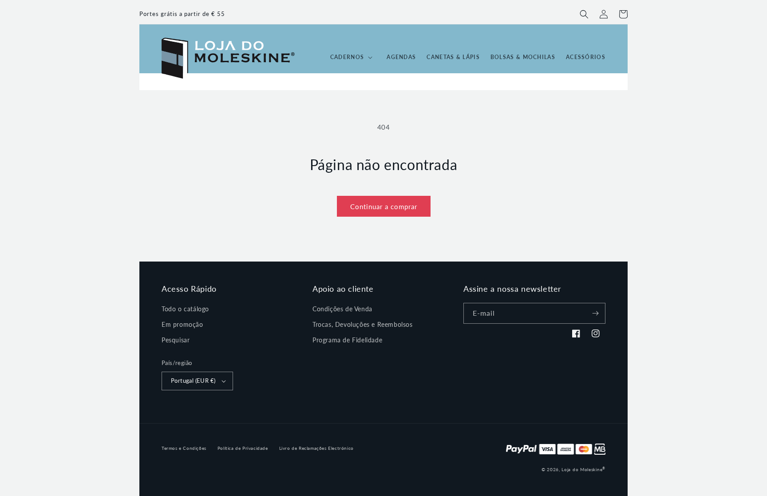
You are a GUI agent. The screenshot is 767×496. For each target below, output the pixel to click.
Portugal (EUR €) (193, 380)
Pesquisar (176, 340)
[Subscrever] (595, 313)
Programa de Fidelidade (347, 340)
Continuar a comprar (383, 206)
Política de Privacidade (242, 448)
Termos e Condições (184, 448)
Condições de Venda (342, 309)
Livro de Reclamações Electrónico (316, 448)
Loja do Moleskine (583, 469)
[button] (584, 14)
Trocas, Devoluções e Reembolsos (362, 324)
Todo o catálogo (185, 309)
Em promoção (182, 324)
